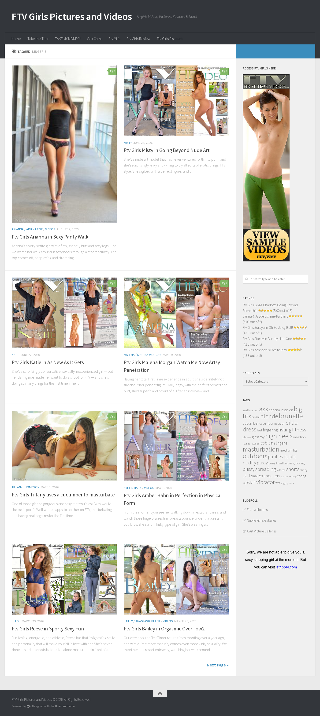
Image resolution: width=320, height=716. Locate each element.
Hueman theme (64, 706)
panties (275, 456)
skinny (303, 470)
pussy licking (296, 463)
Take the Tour (37, 38)
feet (259, 430)
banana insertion (281, 410)
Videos (50, 229)
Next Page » (218, 665)
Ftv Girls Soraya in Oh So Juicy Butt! (268, 327)
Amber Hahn (132, 488)
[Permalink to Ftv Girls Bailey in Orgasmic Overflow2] (176, 579)
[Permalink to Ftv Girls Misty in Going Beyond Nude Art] (176, 100)
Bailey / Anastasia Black (142, 621)
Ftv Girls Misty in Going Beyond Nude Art (167, 150)
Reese (16, 621)
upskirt (249, 482)
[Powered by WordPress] (28, 706)
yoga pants (287, 483)
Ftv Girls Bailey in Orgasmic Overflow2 (164, 628)
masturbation (261, 449)
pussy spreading (259, 469)
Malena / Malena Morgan (142, 355)
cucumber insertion (272, 424)
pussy (262, 463)
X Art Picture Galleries (261, 531)
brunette (291, 416)
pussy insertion (277, 463)
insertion (299, 437)
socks (284, 476)
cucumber (251, 423)
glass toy (258, 436)
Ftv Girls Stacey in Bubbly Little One (267, 338)
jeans (246, 443)
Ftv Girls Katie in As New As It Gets (48, 362)
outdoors (255, 456)
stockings (292, 476)
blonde (269, 416)
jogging (255, 443)
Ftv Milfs (114, 38)
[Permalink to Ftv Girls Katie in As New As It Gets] (64, 313)
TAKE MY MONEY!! (68, 38)
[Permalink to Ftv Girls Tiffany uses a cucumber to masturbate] (64, 446)
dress (249, 429)
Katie (15, 355)
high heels (279, 436)
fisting (285, 430)
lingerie (281, 443)
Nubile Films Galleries (261, 520)
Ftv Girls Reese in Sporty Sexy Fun (48, 628)
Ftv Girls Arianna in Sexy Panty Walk (50, 236)
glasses (247, 437)
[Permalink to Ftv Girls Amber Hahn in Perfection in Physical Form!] (176, 446)
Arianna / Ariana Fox (27, 229)
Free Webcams (257, 509)
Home (16, 38)
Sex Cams (94, 38)
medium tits (288, 450)
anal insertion (250, 410)
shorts (292, 469)
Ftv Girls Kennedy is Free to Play (265, 350)
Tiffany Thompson (25, 487)
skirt (246, 475)
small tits (257, 476)
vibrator (265, 482)
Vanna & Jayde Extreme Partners (265, 316)
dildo (292, 422)
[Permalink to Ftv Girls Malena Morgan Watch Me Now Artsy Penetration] (176, 313)
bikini (256, 417)
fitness (299, 429)
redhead (281, 470)
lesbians (267, 443)
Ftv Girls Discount (169, 38)
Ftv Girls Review (138, 38)
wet (277, 483)
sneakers (272, 475)
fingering (270, 430)
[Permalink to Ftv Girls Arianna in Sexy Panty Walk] (64, 144)
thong (302, 476)
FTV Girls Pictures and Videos (72, 16)
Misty (128, 143)
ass (263, 409)
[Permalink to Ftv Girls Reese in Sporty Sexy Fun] (64, 579)
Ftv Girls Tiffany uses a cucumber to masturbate (63, 494)
